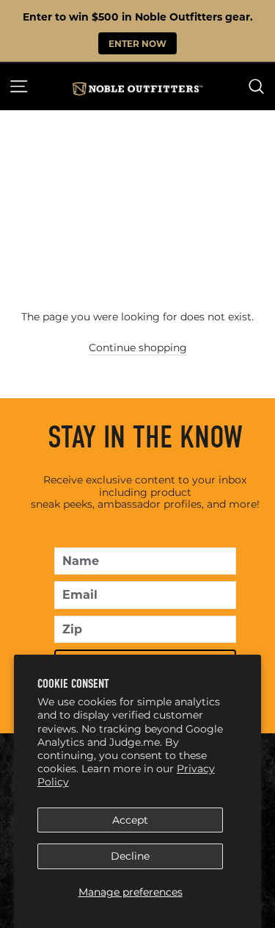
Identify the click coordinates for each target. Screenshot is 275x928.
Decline (130, 856)
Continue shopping (138, 347)
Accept (130, 820)
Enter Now (137, 43)
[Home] (137, 89)
